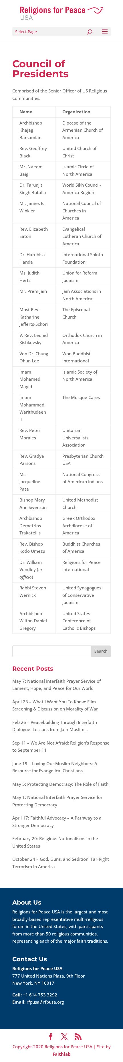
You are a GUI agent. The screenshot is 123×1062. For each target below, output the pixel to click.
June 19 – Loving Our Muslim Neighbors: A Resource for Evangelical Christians (54, 767)
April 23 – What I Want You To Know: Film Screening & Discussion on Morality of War (55, 705)
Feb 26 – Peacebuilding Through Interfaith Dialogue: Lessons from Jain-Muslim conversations (54, 726)
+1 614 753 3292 (40, 995)
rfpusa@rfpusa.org (45, 1002)
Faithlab (62, 1054)
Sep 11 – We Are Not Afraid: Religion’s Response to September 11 (61, 746)
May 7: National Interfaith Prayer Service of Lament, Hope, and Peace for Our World (56, 684)
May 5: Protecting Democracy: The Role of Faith (60, 784)
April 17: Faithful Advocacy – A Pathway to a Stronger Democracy (57, 821)
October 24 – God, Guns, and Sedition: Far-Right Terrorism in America (60, 862)
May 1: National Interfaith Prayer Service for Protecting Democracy (57, 801)
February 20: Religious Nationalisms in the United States (55, 842)
